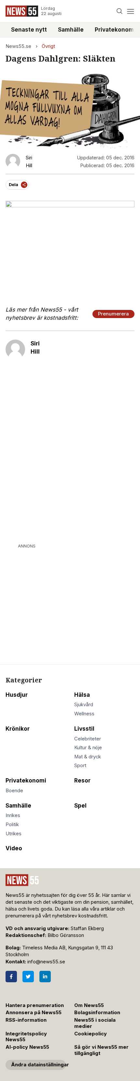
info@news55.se (46, 962)
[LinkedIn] (45, 976)
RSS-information (26, 1020)
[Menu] (130, 11)
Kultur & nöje (88, 748)
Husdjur (17, 695)
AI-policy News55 (27, 1047)
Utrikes (13, 834)
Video (14, 848)
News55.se (18, 46)
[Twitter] (28, 976)
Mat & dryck (87, 757)
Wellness (84, 714)
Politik (12, 824)
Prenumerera (113, 314)
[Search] (120, 11)
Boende (14, 791)
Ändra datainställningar (38, 1065)
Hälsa (82, 695)
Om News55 (89, 1005)
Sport (80, 765)
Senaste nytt (29, 29)
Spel (80, 805)
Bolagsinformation (97, 1012)
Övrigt (48, 46)
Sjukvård (83, 705)
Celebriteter (87, 739)
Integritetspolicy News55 (26, 1037)
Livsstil (84, 728)
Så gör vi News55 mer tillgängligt (101, 1050)
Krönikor (18, 728)
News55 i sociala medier (95, 1023)
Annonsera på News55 (34, 1012)
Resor (82, 780)
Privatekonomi (26, 780)
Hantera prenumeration (35, 1005)
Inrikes (13, 815)
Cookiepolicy (90, 1034)
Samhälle (71, 29)
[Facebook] (11, 976)
